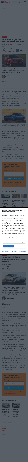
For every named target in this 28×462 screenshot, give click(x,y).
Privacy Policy (22, 251)
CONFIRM (9, 246)
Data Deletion (5, 251)
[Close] (24, 210)
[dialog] (14, 231)
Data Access (14, 251)
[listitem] (14, 238)
